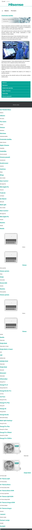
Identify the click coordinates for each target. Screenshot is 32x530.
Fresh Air (2, 189)
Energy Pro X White (4, 435)
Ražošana (5, 85)
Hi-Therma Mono (3, 481)
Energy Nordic (3, 411)
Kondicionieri (2, 160)
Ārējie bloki (2, 340)
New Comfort (2, 178)
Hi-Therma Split (3, 475)
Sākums (6, 10)
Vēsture (4, 82)
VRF (1, 352)
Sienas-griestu (3, 268)
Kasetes (1, 219)
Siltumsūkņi (2, 376)
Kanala (1, 225)
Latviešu (8, 1)
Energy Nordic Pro (3, 387)
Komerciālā (2, 279)
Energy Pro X (2, 381)
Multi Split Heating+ (4, 417)
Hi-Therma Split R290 (4, 493)
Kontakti (1, 523)
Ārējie (1, 274)
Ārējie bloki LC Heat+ (4, 346)
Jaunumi (1, 511)
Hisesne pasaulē (6, 96)
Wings (1, 172)
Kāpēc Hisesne (6, 90)
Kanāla (1, 334)
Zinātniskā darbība (7, 88)
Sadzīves (2, 166)
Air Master (2, 195)
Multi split (2, 201)
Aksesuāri (2, 370)
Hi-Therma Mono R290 (4, 487)
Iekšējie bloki (2, 358)
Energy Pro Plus (3, 399)
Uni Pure (2, 393)
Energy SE (2, 405)
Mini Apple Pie (3, 183)
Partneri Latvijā (3, 517)
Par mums (13, 10)
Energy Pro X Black (4, 429)
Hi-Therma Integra (3, 505)
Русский (3, 1)
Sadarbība (5, 93)
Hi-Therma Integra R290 (5, 499)
